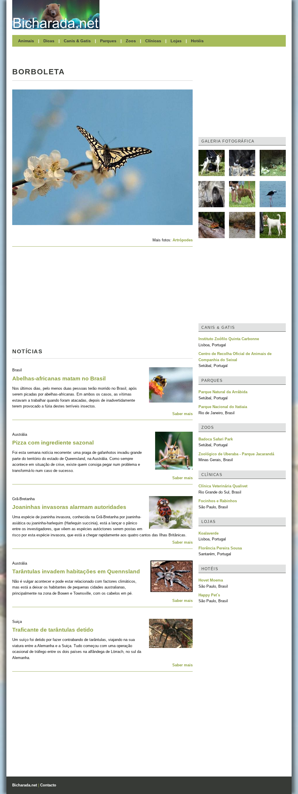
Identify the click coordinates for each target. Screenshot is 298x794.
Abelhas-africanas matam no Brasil (59, 378)
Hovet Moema (210, 580)
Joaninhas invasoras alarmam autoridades (69, 507)
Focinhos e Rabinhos (217, 501)
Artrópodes (183, 240)
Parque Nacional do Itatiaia (222, 407)
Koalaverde (208, 533)
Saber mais (182, 414)
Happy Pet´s (209, 595)
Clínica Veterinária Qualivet (222, 486)
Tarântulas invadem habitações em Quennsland (76, 571)
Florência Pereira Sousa (220, 548)
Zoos (131, 40)
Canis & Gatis (77, 40)
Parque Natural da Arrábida (222, 392)
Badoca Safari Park (215, 439)
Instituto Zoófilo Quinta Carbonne (228, 339)
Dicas (48, 40)
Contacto (48, 785)
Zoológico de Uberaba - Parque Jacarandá (236, 454)
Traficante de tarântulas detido (52, 630)
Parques (108, 40)
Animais (26, 40)
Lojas (176, 40)
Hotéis (197, 40)
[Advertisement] (195, 14)
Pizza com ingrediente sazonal (53, 443)
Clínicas (153, 40)
